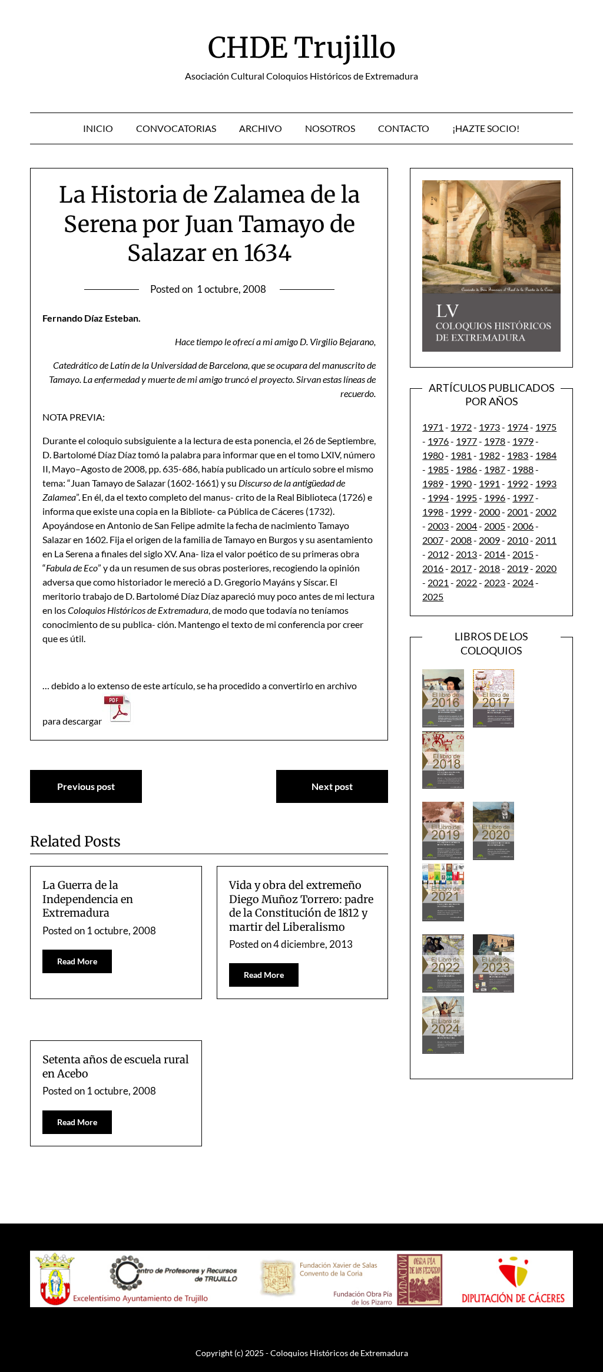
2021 (438, 582)
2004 (466, 525)
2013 (466, 554)
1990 (461, 483)
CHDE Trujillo (302, 47)
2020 (545, 568)
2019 (517, 568)
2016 (432, 568)
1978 (494, 441)
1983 (517, 455)
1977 (466, 441)
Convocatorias (176, 128)
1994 (438, 497)
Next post (332, 786)
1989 (432, 483)
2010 (517, 540)
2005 (494, 525)
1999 (461, 511)
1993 (545, 483)
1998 (432, 511)
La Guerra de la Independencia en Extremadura (87, 899)
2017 (461, 568)
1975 (545, 426)
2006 (523, 525)
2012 (438, 554)
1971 (432, 426)
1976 (438, 441)
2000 (489, 511)
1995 (466, 497)
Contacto (403, 128)
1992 (517, 483)
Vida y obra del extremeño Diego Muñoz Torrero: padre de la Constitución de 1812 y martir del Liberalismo (301, 905)
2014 (494, 554)
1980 (432, 455)
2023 (494, 582)
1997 (523, 497)
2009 (489, 540)
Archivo (260, 128)
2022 (466, 582)
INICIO (98, 128)
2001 (517, 511)
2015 (523, 554)
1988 (523, 469)
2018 (489, 568)
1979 (523, 441)
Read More (77, 961)
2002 (545, 511)
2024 (523, 582)
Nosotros (330, 128)
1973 (489, 426)
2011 (545, 540)
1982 (489, 455)
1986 (466, 469)
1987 (494, 469)
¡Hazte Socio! (485, 128)
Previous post (86, 786)
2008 (461, 540)
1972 (461, 426)
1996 (494, 497)
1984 (545, 455)
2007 (432, 540)
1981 (461, 455)
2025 (432, 596)
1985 (438, 469)
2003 (438, 525)
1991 (489, 483)
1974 (517, 426)
